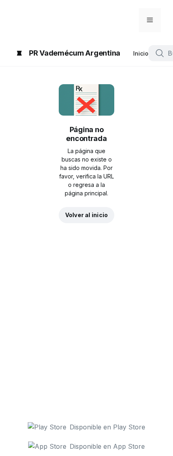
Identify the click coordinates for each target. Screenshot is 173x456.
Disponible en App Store (107, 446)
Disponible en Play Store (107, 427)
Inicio (140, 53)
